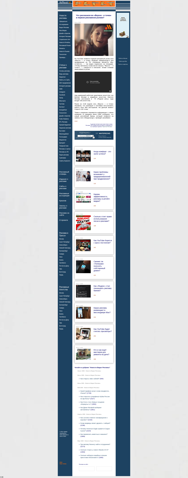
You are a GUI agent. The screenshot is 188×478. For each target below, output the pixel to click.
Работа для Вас (123, 61)
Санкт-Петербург (64, 242)
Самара (61, 254)
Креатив (62, 201)
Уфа (60, 269)
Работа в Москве (123, 58)
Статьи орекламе (63, 66)
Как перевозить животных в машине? (94, 434)
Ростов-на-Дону (64, 266)
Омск (60, 257)
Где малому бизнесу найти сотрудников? (95, 444)
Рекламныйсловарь (64, 173)
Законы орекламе (63, 207)
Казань (61, 260)
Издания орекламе (63, 180)
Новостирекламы (63, 16)
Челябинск (62, 263)
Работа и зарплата (123, 64)
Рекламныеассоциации (64, 194)
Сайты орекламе (63, 187)
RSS (61, 462)
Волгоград (62, 272)
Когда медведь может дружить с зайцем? (95, 423)
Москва (61, 239)
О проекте (63, 220)
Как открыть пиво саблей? (89, 379)
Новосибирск (63, 245)
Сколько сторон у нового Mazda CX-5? (94, 450)
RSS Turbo (63, 464)
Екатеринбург (63, 251)
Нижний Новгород (64, 248)
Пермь (61, 275)
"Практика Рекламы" (107, 126)
